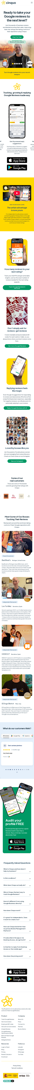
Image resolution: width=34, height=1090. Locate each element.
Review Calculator (6, 1060)
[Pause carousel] (17, 778)
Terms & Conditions (17, 1074)
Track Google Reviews (7, 1025)
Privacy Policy (17, 1072)
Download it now (17, 40)
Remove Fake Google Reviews (7, 1042)
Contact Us (21, 1030)
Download (4, 1063)
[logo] (8, 2)
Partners (20, 1033)
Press (19, 1028)
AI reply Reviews (5, 1035)
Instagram (21, 1056)
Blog (2, 1056)
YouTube (20, 1060)
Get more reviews (6, 1028)
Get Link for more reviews (8, 1033)
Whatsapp (21, 1058)
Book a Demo (22, 1035)
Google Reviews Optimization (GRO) (7, 1038)
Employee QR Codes (7, 1030)
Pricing (3, 1058)
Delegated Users (6, 1046)
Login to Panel (5, 1053)
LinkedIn (20, 1053)
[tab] (6, 776)
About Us (20, 1025)
